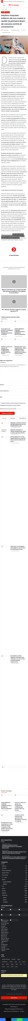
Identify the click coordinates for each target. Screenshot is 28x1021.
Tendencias (4, 895)
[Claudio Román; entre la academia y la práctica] (14, 916)
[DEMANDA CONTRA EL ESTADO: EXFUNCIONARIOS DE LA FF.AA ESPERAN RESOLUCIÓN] (5, 425)
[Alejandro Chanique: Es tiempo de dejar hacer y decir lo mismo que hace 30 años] (5, 432)
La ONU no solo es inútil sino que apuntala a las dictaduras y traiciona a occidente (21, 818)
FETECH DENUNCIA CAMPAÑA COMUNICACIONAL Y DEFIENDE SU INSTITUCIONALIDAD (20, 331)
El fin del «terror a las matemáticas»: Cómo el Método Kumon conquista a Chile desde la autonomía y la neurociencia (20, 350)
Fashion (11, 961)
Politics (7, 964)
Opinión (3, 879)
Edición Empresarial (6, 870)
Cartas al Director (7, 881)
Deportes (4, 866)
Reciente (12, 418)
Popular (4, 418)
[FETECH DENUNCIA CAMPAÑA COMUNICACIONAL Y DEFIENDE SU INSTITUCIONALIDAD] (21, 324)
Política (3, 888)
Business (13, 959)
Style (17, 964)
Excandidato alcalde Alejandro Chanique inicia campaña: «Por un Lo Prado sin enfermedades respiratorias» (17, 659)
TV (24, 964)
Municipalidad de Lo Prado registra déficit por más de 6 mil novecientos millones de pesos (18, 439)
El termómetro (5, 30)
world (16, 966)
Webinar (5, 884)
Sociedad (5, 902)
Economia (4, 868)
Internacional (5, 875)
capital (18, 959)
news (3, 964)
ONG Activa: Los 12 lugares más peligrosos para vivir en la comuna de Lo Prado (17, 548)
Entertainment (4, 961)
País (6, 9)
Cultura (4, 899)
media (23, 961)
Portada (7, 12)
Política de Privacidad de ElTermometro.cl (14, 1009)
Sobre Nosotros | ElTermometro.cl (11, 1011)
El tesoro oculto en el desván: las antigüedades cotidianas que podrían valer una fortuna (6, 350)
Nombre (2, 384)
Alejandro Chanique (6, 959)
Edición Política (5, 872)
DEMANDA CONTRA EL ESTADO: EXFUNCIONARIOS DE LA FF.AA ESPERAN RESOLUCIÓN (18, 424)
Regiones (4, 893)
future (16, 961)
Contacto (22, 1011)
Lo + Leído (4, 877)
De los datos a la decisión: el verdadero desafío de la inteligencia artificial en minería (7, 331)
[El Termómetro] (14, 5)
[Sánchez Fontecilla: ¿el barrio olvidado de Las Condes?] (23, 916)
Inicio (3, 9)
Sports (12, 964)
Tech (21, 964)
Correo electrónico (4, 390)
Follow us (3, 971)
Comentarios (22, 418)
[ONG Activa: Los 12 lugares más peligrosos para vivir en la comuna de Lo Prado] (5, 600)
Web (1, 397)
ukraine (3, 966)
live (19, 961)
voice (8, 966)
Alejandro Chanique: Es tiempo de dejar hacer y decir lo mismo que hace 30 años (18, 431)
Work (12, 966)
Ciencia (4, 897)
